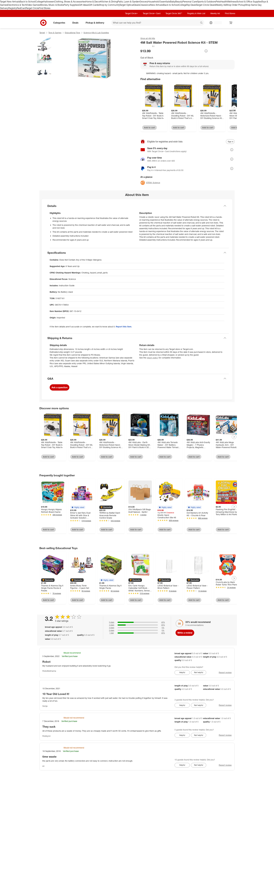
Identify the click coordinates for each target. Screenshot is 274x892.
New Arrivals (156, 4)
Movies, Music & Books (52, 4)
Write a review (184, 632)
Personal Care (190, 1)
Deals (137, 4)
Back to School (27, 1)
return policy (152, 357)
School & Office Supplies (248, 1)
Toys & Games (54, 32)
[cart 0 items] (231, 23)
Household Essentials (159, 1)
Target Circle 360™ (174, 13)
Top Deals (191, 4)
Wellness (231, 1)
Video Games (33, 4)
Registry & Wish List (196, 13)
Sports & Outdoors (206, 1)
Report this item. (124, 326)
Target (42, 32)
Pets (218, 1)
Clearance (145, 4)
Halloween (48, 1)
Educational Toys (72, 32)
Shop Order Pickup (235, 4)
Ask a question (60, 387)
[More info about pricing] (206, 51)
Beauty (179, 1)
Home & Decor (92, 1)
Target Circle (32, 8)
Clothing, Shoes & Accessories (69, 1)
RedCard (21, 8)
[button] (147, 46)
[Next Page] (234, 107)
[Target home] (43, 22)
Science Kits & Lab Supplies (96, 32)
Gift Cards (93, 4)
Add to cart (149, 127)
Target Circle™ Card (151, 13)
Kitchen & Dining (109, 1)
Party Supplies (71, 4)
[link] (147, 46)
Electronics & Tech (16, 4)
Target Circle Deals (205, 4)
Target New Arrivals (10, 1)
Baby (172, 1)
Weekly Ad (220, 4)
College (39, 1)
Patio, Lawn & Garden (129, 1)
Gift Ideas (83, 4)
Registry (12, 8)
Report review (225, 672)
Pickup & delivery (95, 22)
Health (223, 1)
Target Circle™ (131, 13)
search (201, 22)
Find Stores (44, 8)
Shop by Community (109, 4)
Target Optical (126, 4)
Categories (59, 22)
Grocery (144, 1)
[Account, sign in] (216, 23)
